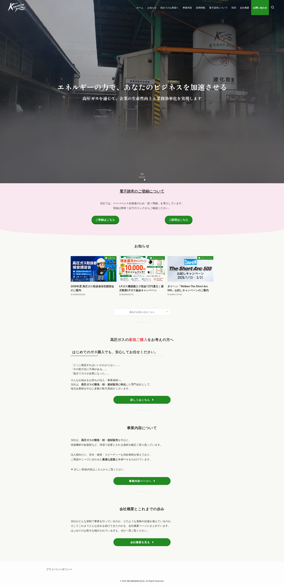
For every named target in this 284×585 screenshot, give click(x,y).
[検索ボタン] (272, 7)
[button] (139, 179)
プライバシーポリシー (59, 569)
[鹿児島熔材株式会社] (17, 7)
